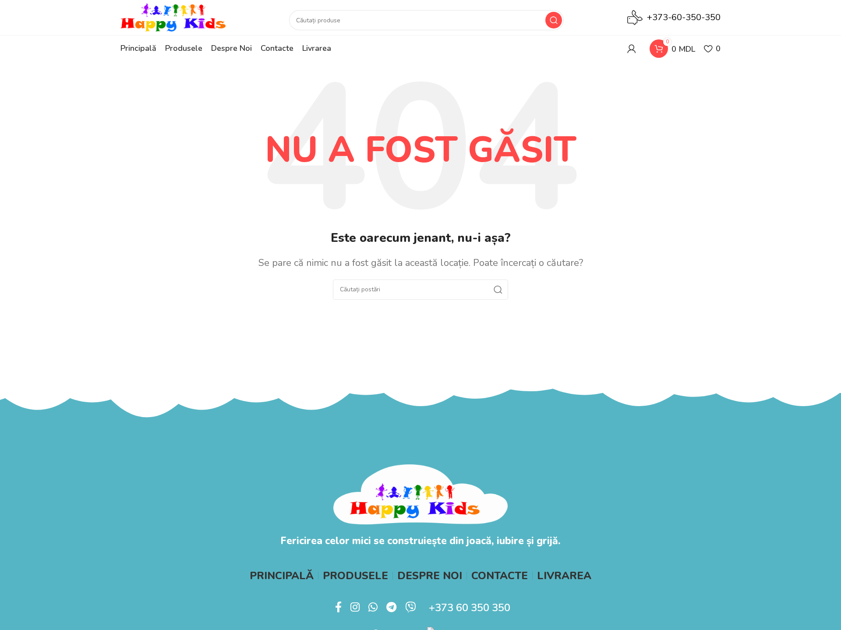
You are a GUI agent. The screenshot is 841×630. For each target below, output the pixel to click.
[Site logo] (173, 17)
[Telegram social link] (391, 608)
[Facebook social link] (338, 608)
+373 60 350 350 (469, 608)
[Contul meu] (631, 48)
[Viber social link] (410, 608)
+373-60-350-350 (684, 17)
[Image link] (420, 493)
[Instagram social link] (355, 608)
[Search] (553, 20)
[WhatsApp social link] (373, 608)
